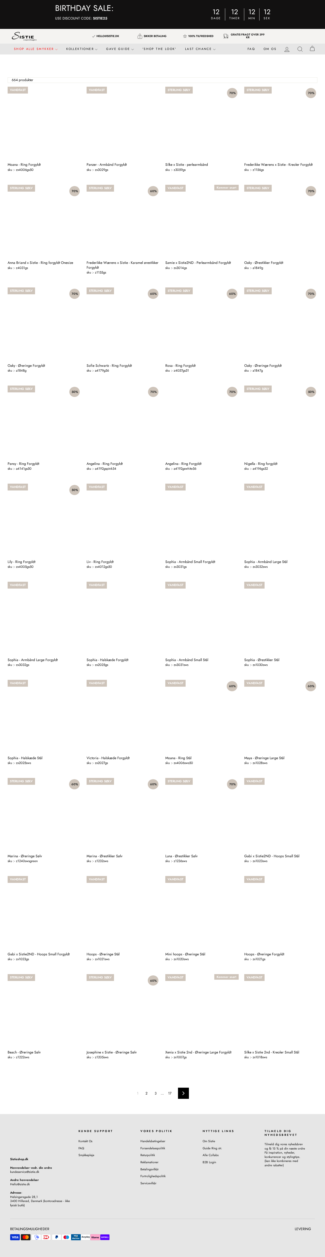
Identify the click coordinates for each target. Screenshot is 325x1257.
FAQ (251, 49)
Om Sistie (209, 1141)
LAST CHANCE (199, 49)
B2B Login (209, 1162)
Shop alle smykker (35, 49)
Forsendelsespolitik (152, 1148)
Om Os (270, 49)
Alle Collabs (211, 1155)
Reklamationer (149, 1162)
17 (169, 1093)
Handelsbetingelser (152, 1141)
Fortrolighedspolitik (153, 1176)
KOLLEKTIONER (80, 49)
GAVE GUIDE (119, 49)
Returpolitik (147, 1155)
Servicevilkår (148, 1183)
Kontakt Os (85, 1141)
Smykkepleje (86, 1155)
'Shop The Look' (159, 49)
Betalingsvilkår (149, 1169)
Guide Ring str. (212, 1148)
